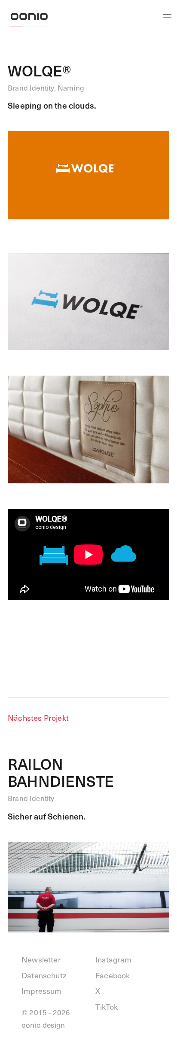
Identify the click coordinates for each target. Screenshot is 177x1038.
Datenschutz (43, 975)
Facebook (112, 975)
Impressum (41, 990)
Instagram (113, 959)
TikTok (106, 1006)
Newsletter (41, 959)
